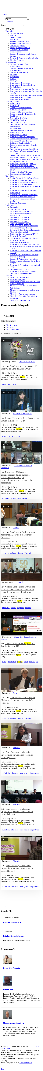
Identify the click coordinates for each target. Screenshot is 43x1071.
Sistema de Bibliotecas (18, 209)
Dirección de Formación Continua (22, 199)
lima (14, 384)
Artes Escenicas (16, 52)
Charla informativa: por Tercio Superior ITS (18, 644)
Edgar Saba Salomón (11, 968)
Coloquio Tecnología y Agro (20, 224)
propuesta (20, 608)
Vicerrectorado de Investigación (21, 211)
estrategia (25, 498)
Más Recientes (11, 325)
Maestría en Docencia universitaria (22, 294)
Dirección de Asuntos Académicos (22, 197)
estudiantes (17, 498)
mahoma (13, 553)
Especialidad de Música (18, 118)
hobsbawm (18, 436)
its (37, 662)
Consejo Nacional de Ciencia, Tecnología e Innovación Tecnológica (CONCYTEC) (25, 156)
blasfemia (28, 553)
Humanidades (15, 66)
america (4, 436)
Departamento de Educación (20, 97)
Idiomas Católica (16, 128)
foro (21, 773)
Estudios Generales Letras (19, 41)
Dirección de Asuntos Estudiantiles (22, 180)
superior (32, 662)
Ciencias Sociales (16, 33)
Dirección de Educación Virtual (21, 184)
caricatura (5, 553)
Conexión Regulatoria (18, 203)
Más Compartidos (12, 329)
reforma (28, 608)
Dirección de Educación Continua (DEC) (25, 244)
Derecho (13, 35)
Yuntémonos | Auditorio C (19, 222)
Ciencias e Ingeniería (17, 46)
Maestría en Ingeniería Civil (20, 300)
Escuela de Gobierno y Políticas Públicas (25, 282)
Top (2, 1069)
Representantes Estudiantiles (20, 174)
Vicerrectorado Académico (19, 232)
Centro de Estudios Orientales (21, 172)
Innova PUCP (15, 215)
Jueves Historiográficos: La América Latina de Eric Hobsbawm (20, 419)
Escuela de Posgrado (17, 280)
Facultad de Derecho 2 (18, 240)
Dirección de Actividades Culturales (23, 271)
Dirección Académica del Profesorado (23, 195)
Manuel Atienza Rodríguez (13, 1023)
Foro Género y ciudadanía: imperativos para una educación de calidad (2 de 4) (17, 811)
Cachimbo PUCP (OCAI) (19, 269)
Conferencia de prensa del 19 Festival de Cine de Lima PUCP (19, 367)
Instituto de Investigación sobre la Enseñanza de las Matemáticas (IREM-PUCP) (24, 168)
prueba (12, 201)
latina (11, 436)
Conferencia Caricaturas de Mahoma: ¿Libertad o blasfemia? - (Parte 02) (18, 535)
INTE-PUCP (15, 104)
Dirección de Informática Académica (23, 182)
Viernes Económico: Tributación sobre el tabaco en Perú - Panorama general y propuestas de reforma (18, 589)
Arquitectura (14, 77)
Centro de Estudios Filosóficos (21, 108)
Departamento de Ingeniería (20, 83)
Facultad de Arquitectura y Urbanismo (24, 259)
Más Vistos (10, 327)
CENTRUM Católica (18, 120)
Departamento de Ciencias (19, 99)
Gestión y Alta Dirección (19, 50)
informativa (12, 662)
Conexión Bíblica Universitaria (21, 130)
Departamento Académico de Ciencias (24, 89)
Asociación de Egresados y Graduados (24, 238)
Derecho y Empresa (17, 284)
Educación (14, 39)
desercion (8, 498)
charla (4, 662)
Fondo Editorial (15, 87)
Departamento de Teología (19, 242)
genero (26, 773)
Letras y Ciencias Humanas (20, 48)
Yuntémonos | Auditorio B (19, 220)
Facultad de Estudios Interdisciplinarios (24, 58)
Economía (13, 75)
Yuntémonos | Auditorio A (19, 217)
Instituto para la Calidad (18, 135)
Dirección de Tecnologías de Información (25, 230)
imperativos (34, 773)
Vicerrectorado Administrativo (21, 213)
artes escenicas (15, 70)
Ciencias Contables (17, 60)
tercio (26, 662)
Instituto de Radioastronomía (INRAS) (24, 234)
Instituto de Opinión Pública (20, 143)
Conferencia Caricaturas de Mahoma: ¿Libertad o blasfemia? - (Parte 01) (18, 700)
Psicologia (14, 81)
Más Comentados (8, 321)
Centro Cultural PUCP (18, 122)
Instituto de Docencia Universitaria (22, 137)
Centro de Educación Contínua (21, 112)
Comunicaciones (16, 37)
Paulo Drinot (8, 989)
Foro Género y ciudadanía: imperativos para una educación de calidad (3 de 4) (17, 868)
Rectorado (14, 207)
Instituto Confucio (16, 133)
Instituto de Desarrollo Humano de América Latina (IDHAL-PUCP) (26, 161)
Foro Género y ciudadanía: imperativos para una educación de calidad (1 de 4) (17, 755)
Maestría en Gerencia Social (20, 278)
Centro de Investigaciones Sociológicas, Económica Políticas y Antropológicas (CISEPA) (24, 151)
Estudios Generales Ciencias (20, 44)
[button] (4, 15)
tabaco (13, 608)
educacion (14, 773)
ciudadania (6, 773)
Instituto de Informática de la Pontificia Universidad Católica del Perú (24, 227)
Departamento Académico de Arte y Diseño (26, 95)
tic (3, 498)
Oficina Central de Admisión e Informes (24, 178)
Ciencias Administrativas (19, 73)
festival (4, 384)
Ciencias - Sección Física (19, 64)
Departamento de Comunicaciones (22, 85)
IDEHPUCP (14, 106)
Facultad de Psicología (18, 236)
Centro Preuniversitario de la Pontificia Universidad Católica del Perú (24, 140)
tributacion (6, 608)
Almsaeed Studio (25, 1063)
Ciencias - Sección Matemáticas (21, 68)
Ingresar (9, 21)
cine (9, 384)
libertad (20, 553)
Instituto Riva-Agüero (18, 110)
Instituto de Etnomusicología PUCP (23, 164)
